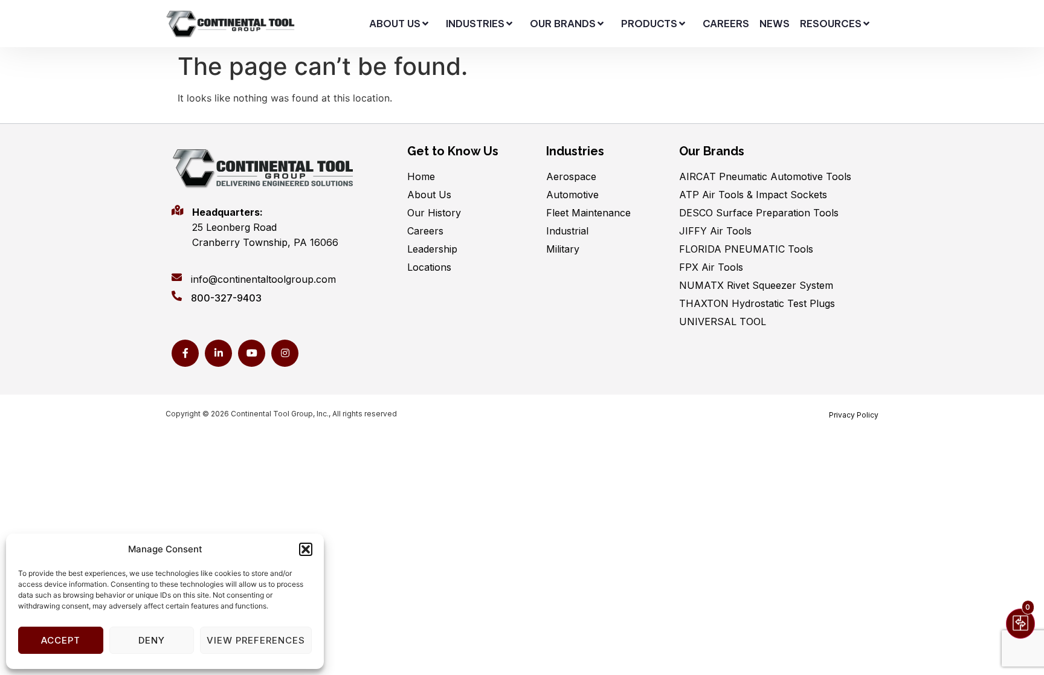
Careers (425, 231)
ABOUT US (394, 24)
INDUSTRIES (475, 24)
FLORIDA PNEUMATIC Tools (746, 249)
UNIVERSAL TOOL (722, 321)
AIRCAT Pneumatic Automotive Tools (765, 176)
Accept (60, 640)
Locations (429, 267)
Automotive (572, 195)
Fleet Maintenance (588, 213)
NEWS (774, 24)
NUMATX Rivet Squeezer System (756, 285)
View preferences (256, 640)
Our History (434, 213)
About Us (429, 195)
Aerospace (571, 176)
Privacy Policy (853, 414)
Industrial (567, 231)
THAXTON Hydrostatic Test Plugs (757, 303)
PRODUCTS (649, 24)
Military (562, 249)
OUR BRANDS (563, 24)
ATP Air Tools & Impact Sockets (753, 195)
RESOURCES (831, 24)
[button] (306, 549)
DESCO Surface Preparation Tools (759, 213)
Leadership (432, 249)
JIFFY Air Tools (715, 231)
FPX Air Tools (711, 267)
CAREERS (726, 24)
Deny (151, 640)
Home (421, 176)
